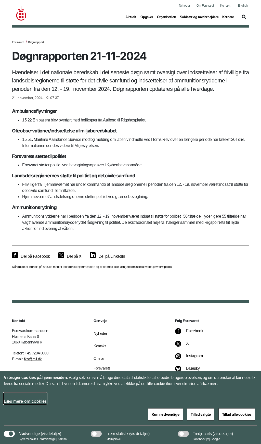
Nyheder (184, 5)
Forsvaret (18, 42)
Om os (99, 358)
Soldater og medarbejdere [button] (199, 17)
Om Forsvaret (205, 5)
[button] (243, 19)
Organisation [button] (166, 17)
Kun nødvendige (165, 414)
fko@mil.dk (33, 359)
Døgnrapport (36, 42)
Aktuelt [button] (131, 17)
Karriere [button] (228, 17)
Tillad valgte (201, 414)
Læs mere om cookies (25, 401)
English (242, 5)
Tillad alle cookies (237, 414)
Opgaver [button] (146, 17)
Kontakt (225, 5)
